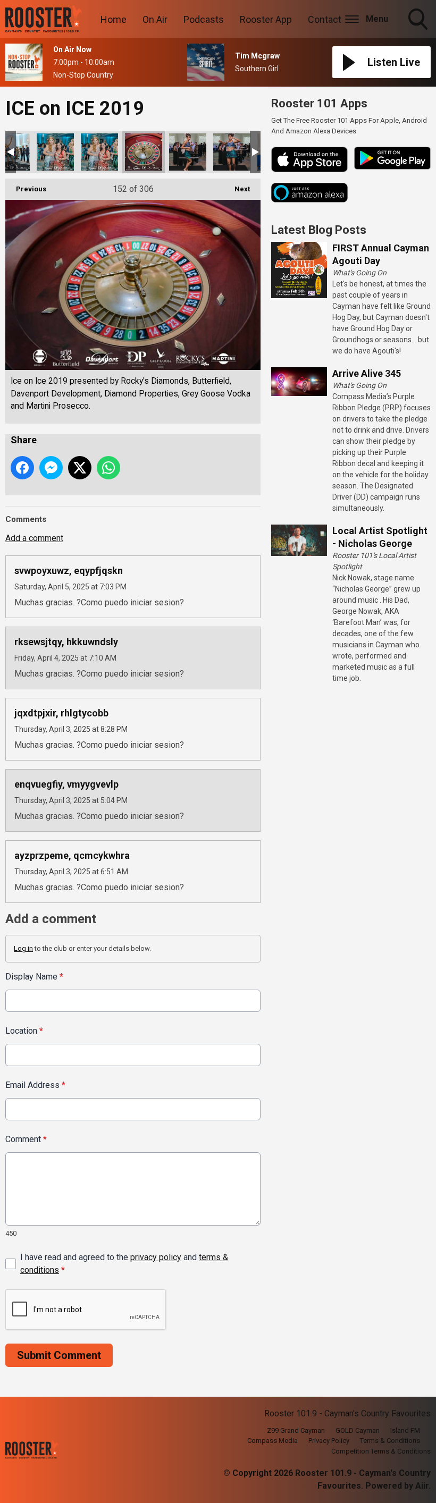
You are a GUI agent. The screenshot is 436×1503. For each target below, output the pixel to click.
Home (113, 19)
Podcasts (203, 19)
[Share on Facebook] (22, 467)
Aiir (422, 1486)
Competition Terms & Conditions (381, 1451)
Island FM (405, 1430)
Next (237, 189)
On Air (154, 19)
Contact (324, 19)
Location (24, 1031)
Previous (25, 189)
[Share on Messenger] (51, 467)
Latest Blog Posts (318, 230)
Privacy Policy (328, 1441)
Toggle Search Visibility (419, 31)
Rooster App (266, 19)
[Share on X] (79, 467)
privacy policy (155, 1257)
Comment (26, 1139)
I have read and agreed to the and (124, 1263)
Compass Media (272, 1441)
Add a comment (34, 538)
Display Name (34, 977)
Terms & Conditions (390, 1441)
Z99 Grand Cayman (296, 1430)
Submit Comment (59, 1355)
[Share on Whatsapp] (108, 467)
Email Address (35, 1085)
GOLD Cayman (358, 1430)
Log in (23, 948)
